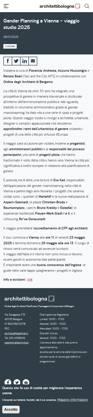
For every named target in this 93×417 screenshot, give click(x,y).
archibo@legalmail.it (16, 333)
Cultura (10, 46)
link (30, 279)
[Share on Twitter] (16, 61)
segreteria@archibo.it (17, 342)
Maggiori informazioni (72, 399)
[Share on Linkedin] (24, 61)
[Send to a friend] (33, 61)
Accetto (11, 409)
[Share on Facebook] (8, 61)
